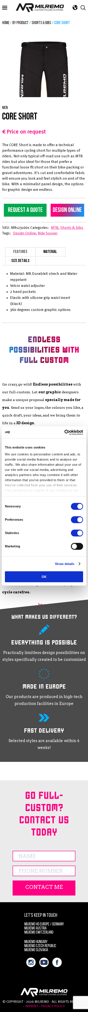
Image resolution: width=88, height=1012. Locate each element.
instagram (31, 962)
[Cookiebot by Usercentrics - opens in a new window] (64, 432)
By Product (20, 23)
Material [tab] (50, 252)
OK (44, 577)
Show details (64, 564)
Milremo (39, 7)
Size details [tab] (20, 261)
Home (5, 23)
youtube (44, 962)
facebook (57, 962)
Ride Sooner (47, 233)
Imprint (31, 1006)
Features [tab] (20, 252)
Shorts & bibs (41, 23)
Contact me (44, 887)
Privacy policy (53, 1006)
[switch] (77, 519)
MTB (54, 228)
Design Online (67, 210)
